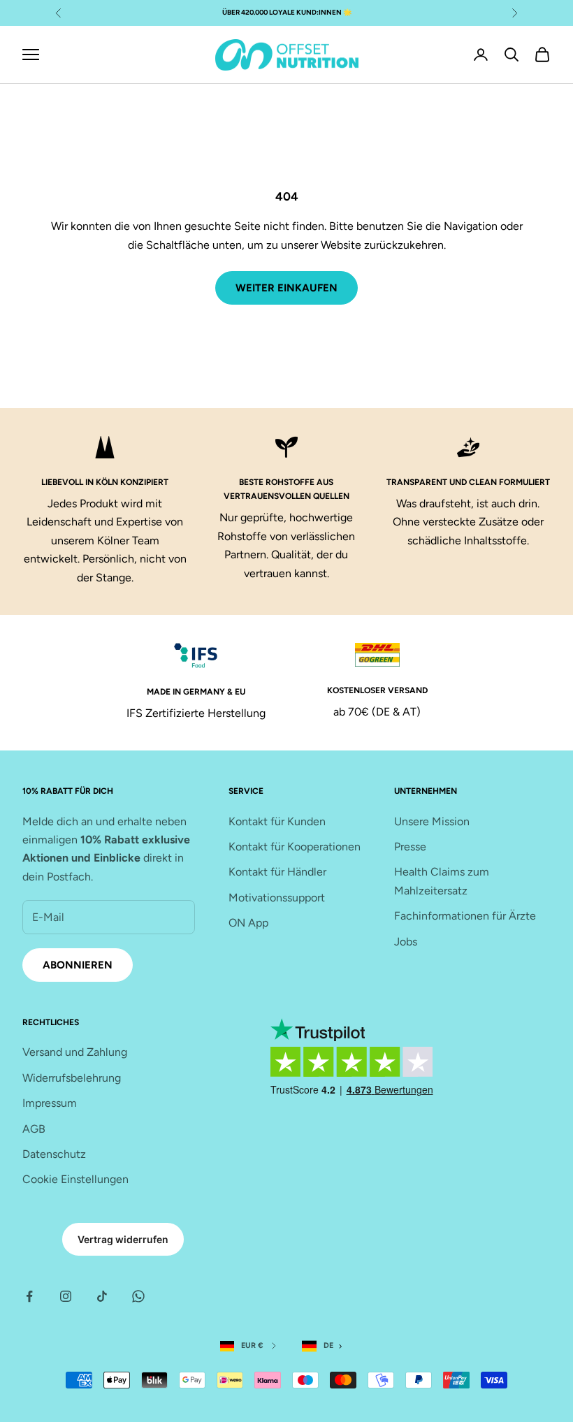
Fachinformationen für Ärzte (465, 915)
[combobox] (325, 1346)
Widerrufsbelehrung (71, 1077)
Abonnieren (78, 965)
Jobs (405, 941)
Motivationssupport (277, 897)
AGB (33, 1129)
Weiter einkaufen (286, 288)
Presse (410, 846)
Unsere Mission (432, 821)
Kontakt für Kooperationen (295, 846)
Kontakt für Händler (277, 871)
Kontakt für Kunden (277, 821)
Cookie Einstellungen (75, 1179)
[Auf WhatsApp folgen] (138, 1296)
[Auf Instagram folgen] (66, 1296)
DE (328, 1345)
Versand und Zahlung (74, 1052)
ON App (248, 922)
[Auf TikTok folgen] (102, 1296)
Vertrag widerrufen (123, 1239)
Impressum (49, 1103)
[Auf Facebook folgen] (29, 1296)
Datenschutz (54, 1154)
